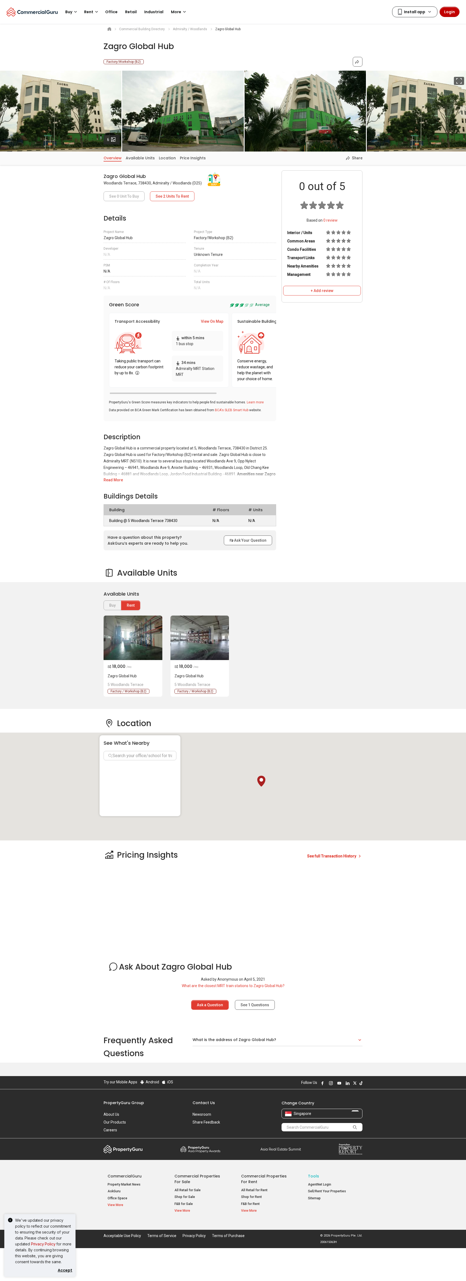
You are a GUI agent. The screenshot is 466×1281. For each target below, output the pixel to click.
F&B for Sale (183, 1204)
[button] (261, 781)
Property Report (350, 1149)
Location (167, 158)
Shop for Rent (251, 1197)
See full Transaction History (332, 856)
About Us (111, 1114)
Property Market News (124, 1184)
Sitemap (314, 1198)
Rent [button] (88, 12)
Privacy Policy (43, 1244)
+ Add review (322, 291)
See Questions (255, 1005)
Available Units (140, 158)
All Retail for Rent (254, 1190)
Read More (113, 480)
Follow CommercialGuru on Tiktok (360, 1083)
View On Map (212, 321)
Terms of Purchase (228, 1236)
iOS (169, 1082)
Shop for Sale (184, 1197)
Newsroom (202, 1114)
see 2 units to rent (172, 196)
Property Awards (200, 1149)
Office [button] (111, 12)
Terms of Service (161, 1236)
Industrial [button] (153, 12)
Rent (131, 605)
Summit (281, 1149)
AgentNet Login (319, 1184)
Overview (113, 158)
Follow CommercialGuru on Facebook (321, 1083)
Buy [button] (68, 12)
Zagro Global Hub (122, 676)
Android (152, 1082)
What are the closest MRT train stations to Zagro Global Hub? (233, 986)
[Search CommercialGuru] (355, 1127)
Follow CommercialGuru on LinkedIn (347, 1083)
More (176, 12)
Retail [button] (131, 12)
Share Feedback (206, 1122)
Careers (110, 1130)
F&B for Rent (250, 1204)
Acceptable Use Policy (122, 1236)
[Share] (357, 62)
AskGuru (114, 1191)
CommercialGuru (125, 1176)
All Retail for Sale (187, 1190)
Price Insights (193, 158)
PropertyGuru (123, 1149)
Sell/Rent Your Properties (327, 1191)
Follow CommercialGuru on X (354, 1083)
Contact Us (204, 1102)
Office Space (117, 1198)
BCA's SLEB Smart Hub (231, 410)
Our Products (115, 1122)
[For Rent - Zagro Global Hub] (133, 638)
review (330, 220)
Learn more (255, 402)
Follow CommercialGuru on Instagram (330, 1083)
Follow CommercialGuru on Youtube (338, 1083)
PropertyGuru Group (124, 1102)
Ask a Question (210, 1005)
